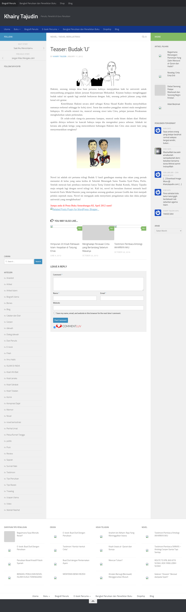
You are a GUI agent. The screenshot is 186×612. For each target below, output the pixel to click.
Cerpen (10, 322)
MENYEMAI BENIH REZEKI (74, 574)
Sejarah (10, 460)
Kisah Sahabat (12, 384)
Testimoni (11, 472)
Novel (53, 36)
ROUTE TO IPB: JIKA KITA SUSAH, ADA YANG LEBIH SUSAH (165, 563)
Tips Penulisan (13, 478)
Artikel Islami (12, 290)
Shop (62, 3)
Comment (57, 275)
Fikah (9, 353)
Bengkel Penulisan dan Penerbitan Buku (38, 3)
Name (56, 293)
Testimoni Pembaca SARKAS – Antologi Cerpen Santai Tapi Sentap (168, 549)
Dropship (107, 29)
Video (9, 504)
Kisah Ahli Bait (12, 372)
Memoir (10, 409)
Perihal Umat (12, 428)
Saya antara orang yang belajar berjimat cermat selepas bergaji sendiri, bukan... (172, 137)
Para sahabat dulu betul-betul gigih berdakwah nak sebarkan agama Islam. (171, 199)
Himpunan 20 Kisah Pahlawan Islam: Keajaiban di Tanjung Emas (64, 247)
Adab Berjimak (173, 104)
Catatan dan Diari (14, 315)
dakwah (10, 328)
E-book (10, 347)
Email (103, 293)
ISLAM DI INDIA (13, 366)
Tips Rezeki (11, 485)
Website (56, 303)
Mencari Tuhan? (116, 560)
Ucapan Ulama (13, 497)
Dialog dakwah (13, 334)
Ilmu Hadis (11, 359)
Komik (9, 397)
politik (9, 441)
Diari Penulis (12, 341)
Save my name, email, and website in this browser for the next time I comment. (88, 313)
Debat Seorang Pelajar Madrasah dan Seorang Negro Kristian (173, 92)
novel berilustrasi (69, 36)
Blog (70, 3)
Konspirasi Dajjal (13, 403)
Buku (16, 29)
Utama (7, 29)
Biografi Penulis (9, 3)
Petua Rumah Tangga (16, 435)
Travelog (10, 491)
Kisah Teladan (12, 391)
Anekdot (10, 278)
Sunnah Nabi (12, 466)
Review (10, 453)
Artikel (9, 284)
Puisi (9, 447)
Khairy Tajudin (21, 16)
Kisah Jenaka (12, 378)
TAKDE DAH (168, 214)
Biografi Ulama (13, 297)
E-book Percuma (49, 29)
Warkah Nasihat (13, 510)
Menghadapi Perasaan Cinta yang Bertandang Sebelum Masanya (95, 247)
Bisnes (9, 303)
